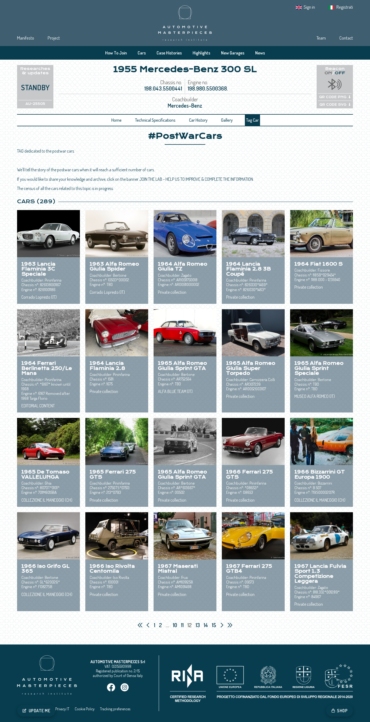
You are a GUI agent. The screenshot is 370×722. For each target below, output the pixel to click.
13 (198, 624)
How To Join (116, 53)
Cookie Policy (85, 709)
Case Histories (169, 53)
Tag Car (252, 120)
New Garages (232, 53)
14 (206, 624)
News (260, 53)
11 (183, 624)
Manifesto (25, 38)
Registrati (344, 7)
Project (54, 38)
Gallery (227, 120)
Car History (198, 120)
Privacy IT (62, 709)
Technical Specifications (155, 120)
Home (116, 120)
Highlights (201, 53)
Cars (142, 53)
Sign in (309, 7)
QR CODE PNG (332, 97)
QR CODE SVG (332, 105)
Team (321, 38)
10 (175, 624)
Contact (346, 38)
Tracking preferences (115, 709)
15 (214, 624)
